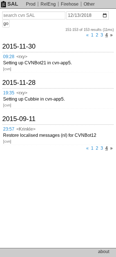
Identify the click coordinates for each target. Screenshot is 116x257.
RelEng (48, 4)
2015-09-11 (18, 119)
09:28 (8, 56)
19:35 (8, 92)
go (5, 23)
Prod (30, 4)
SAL (12, 4)
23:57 (8, 129)
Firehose (70, 4)
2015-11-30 (18, 46)
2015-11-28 (18, 82)
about (103, 251)
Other (89, 4)
